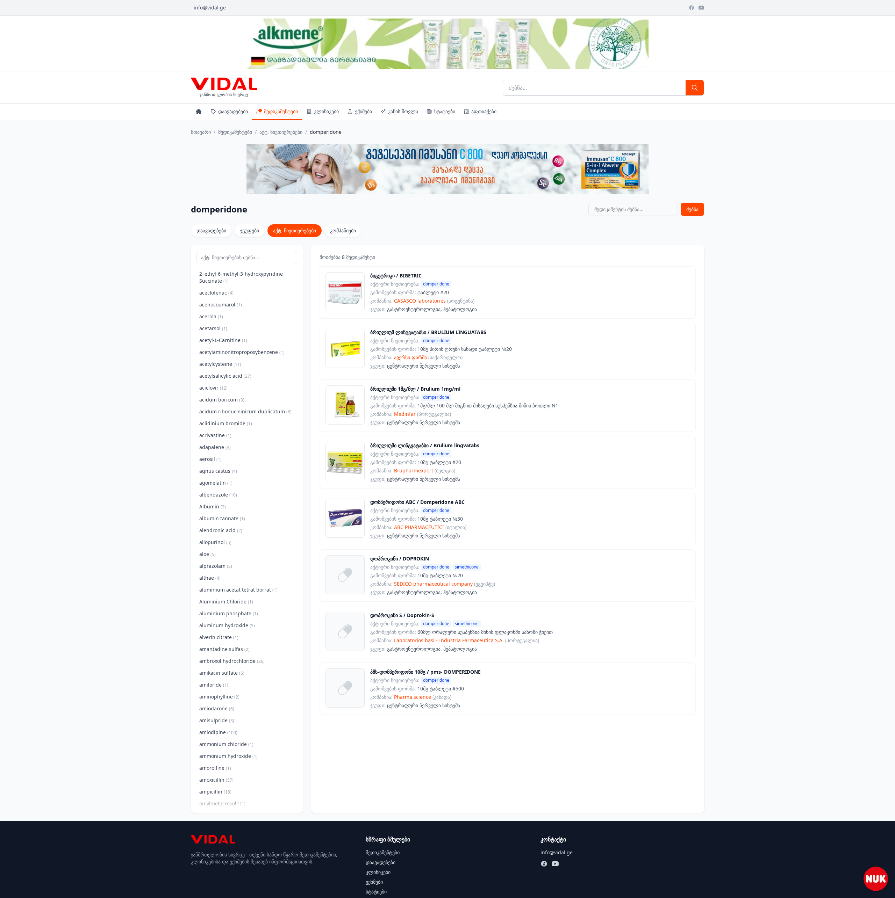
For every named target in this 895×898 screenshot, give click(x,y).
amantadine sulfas (224, 649)
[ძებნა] (695, 87)
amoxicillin (216, 779)
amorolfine (215, 768)
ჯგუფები (249, 230)
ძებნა (692, 209)
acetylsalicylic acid (225, 375)
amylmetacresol (222, 803)
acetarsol (213, 328)
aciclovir (213, 387)
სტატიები (444, 111)
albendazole (218, 494)
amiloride (213, 684)
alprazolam (215, 566)
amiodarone (216, 708)
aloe (207, 554)
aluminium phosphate (228, 613)
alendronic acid (220, 530)
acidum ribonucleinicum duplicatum (245, 411)
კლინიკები (326, 111)
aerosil (210, 459)
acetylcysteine (220, 364)
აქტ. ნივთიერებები (280, 132)
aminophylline (219, 696)
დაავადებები (233, 111)
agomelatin (215, 482)
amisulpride (216, 720)
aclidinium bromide (225, 423)
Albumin (212, 506)
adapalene (215, 447)
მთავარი (201, 132)
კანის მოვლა (403, 111)
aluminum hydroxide (227, 625)
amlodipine (218, 732)
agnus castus (218, 471)
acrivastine (215, 435)
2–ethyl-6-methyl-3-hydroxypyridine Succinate (241, 277)
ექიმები (363, 111)
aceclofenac (216, 292)
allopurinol (215, 542)
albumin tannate (222, 518)
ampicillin (215, 791)
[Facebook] (691, 7)
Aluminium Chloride (226, 601)
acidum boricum (221, 399)
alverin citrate (218, 637)
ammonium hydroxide (228, 756)
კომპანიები (343, 230)
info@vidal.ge (210, 7)
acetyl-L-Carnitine (223, 340)
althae (210, 577)
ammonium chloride (226, 744)
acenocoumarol (220, 304)
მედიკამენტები (281, 111)
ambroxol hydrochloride (232, 661)
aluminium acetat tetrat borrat (238, 589)
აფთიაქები (483, 111)
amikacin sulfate (221, 672)
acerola (211, 316)
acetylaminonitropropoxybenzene (242, 352)
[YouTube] (701, 7)
